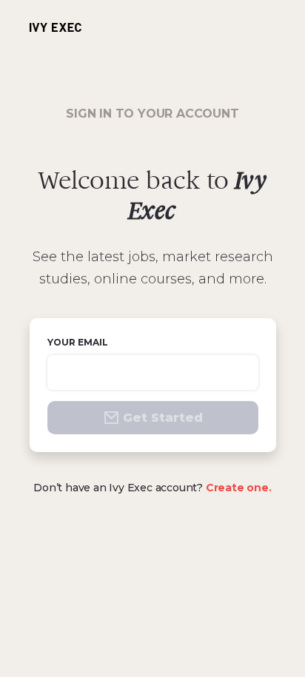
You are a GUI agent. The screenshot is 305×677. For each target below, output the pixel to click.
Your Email (77, 342)
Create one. (239, 487)
